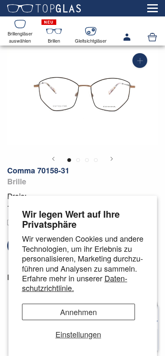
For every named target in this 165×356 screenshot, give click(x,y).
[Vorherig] (53, 159)
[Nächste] (111, 159)
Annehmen (78, 311)
